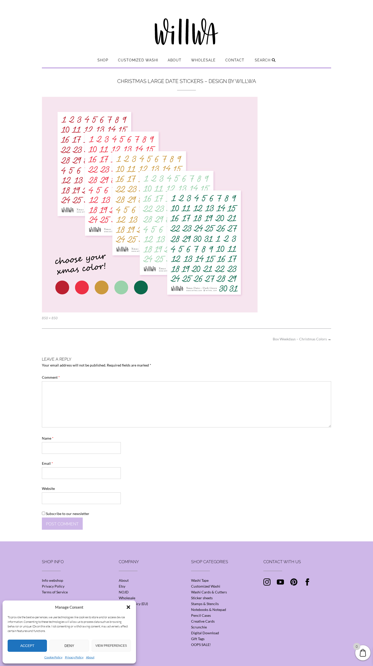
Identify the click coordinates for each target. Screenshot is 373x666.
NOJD (124, 592)
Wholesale (203, 60)
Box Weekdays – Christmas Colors (302, 339)
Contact (234, 60)
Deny (69, 646)
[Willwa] (186, 23)
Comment (51, 377)
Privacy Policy (74, 657)
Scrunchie (199, 627)
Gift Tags (198, 639)
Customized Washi (138, 60)
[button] (128, 607)
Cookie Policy (53, 657)
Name (48, 438)
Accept (27, 646)
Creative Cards (203, 621)
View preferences (111, 645)
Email (47, 463)
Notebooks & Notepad (208, 609)
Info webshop (52, 580)
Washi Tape (200, 580)
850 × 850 (50, 318)
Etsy (122, 586)
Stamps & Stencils (205, 604)
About (90, 657)
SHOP (102, 60)
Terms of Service (55, 592)
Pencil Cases (201, 615)
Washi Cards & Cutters (209, 592)
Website (48, 488)
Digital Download (205, 633)
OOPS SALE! (201, 644)
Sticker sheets (202, 598)
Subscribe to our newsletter (67, 513)
